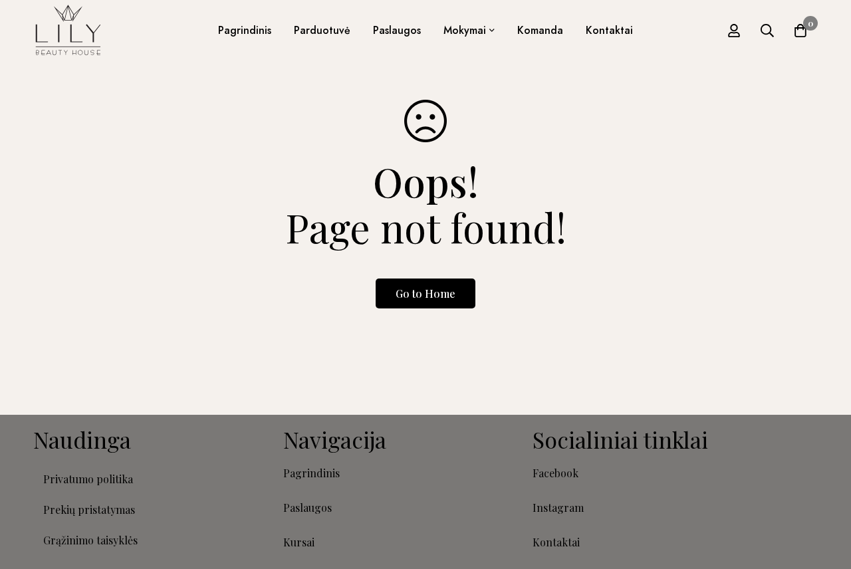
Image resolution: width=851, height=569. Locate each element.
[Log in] (734, 30)
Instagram (558, 507)
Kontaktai (556, 542)
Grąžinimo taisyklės (90, 540)
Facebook (555, 473)
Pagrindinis (311, 473)
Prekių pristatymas (89, 509)
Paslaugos (307, 507)
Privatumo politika (88, 479)
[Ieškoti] (767, 30)
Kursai (298, 542)
